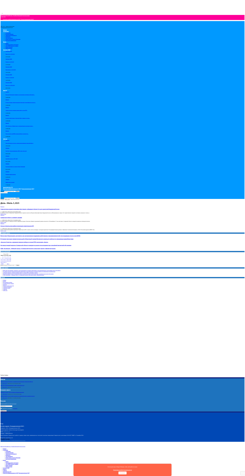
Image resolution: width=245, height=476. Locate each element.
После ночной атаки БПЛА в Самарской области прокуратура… (17, 133)
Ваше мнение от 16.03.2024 (11, 69)
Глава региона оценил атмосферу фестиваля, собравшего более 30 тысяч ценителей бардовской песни (30, 209)
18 (7, 259)
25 (7, 261)
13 (10, 258)
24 (5, 261)
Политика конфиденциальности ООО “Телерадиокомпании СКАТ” (18, 19)
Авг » (8, 263)
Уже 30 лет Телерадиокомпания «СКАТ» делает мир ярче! (16, 151)
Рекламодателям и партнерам (12, 44)
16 (4, 259)
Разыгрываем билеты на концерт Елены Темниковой (15, 166)
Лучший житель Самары (8, 283)
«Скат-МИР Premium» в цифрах (12, 46)
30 (4, 262)
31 (5, 262)
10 (5, 258)
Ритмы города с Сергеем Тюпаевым (13, 39)
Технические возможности (11, 35)
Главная (5, 30)
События (5, 139)
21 (1, 261)
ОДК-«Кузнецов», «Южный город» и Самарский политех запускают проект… (19, 126)
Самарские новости (7, 287)
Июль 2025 (7, 199)
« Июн (2, 263)
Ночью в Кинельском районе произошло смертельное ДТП (17, 226)
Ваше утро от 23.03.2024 (10, 54)
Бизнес (4, 42)
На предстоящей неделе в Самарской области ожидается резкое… (18, 118)
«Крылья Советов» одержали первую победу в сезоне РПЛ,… (17, 110)
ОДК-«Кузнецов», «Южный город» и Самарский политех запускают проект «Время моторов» (28, 249)
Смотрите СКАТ (7, 50)
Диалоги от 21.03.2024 (10, 62)
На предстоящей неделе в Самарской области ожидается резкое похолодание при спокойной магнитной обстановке (36, 245)
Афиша (4, 280)
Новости (5, 90)
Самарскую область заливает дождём (11, 218)
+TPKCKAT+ (5, 387)
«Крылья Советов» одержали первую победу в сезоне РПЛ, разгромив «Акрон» (24, 242)
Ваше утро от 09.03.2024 (10, 85)
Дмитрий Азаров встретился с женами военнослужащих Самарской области (19, 143)
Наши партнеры (9, 48)
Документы (8, 36)
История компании (9, 34)
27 (10, 261)
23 (4, 261)
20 (10, 259)
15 (2, 259)
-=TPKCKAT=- (5, 394)
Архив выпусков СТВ (8, 187)
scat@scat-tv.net (6, 431)
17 (5, 259)
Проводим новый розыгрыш (11, 174)
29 (2, 262)
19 (8, 259)
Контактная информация (11, 40)
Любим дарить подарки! (10, 182)
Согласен (122, 473)
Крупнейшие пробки (7, 282)
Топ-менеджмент (9, 38)
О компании (6, 31)
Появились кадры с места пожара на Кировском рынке (12, 392)
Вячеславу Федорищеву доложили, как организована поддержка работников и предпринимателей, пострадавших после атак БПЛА (40, 236)
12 (8, 258)
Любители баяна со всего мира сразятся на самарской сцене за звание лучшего (18, 396)
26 (8, 261)
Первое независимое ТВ (8, 285)
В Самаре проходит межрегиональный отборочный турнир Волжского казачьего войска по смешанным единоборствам (37, 239)
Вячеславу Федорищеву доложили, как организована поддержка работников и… (20, 94)
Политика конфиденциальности (122, 470)
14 (1, 259)
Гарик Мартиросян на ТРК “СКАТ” (12, 158)
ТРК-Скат (5, 290)
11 (7, 258)
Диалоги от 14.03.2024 (10, 77)
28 (1, 262)
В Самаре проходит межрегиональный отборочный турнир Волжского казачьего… (21, 102)
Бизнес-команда (9, 47)
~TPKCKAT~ (5, 211)
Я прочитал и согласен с (9, 408)
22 (2, 261)
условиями (15, 408)
